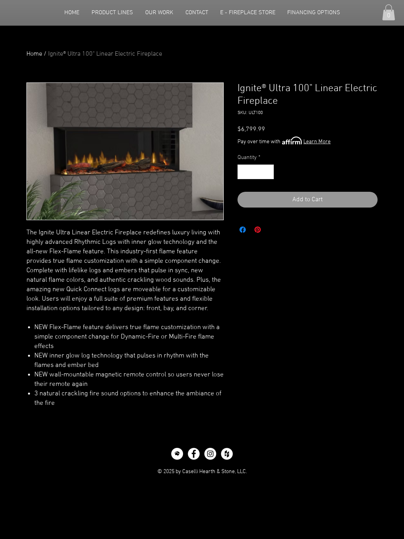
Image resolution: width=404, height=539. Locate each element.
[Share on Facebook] (242, 229)
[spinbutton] (256, 172)
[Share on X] (272, 229)
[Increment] (268, 172)
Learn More (317, 141)
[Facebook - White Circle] (194, 454)
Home (34, 54)
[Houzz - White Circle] (227, 454)
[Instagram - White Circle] (210, 454)
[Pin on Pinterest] (257, 229)
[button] (388, 12)
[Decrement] (244, 172)
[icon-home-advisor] (177, 454)
